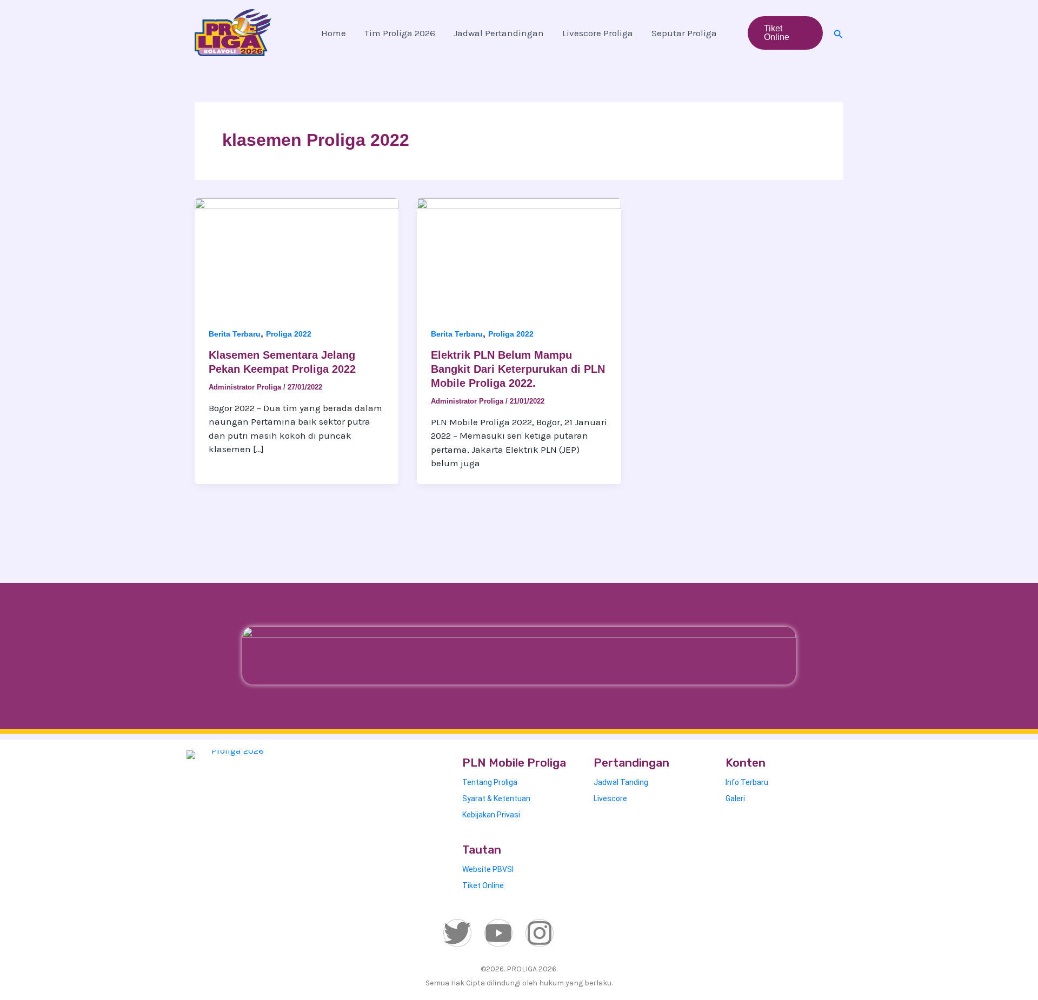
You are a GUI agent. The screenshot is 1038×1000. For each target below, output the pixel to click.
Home (333, 33)
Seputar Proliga (684, 33)
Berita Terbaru (235, 334)
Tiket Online (483, 885)
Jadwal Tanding (621, 782)
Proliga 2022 (288, 334)
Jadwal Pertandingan (499, 33)
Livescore (610, 798)
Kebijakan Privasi (491, 814)
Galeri (735, 798)
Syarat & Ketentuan (496, 798)
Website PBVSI (488, 869)
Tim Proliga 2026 (399, 33)
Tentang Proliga (489, 782)
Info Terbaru (747, 782)
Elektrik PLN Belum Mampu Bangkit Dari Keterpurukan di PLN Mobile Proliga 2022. (518, 369)
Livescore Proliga (597, 33)
